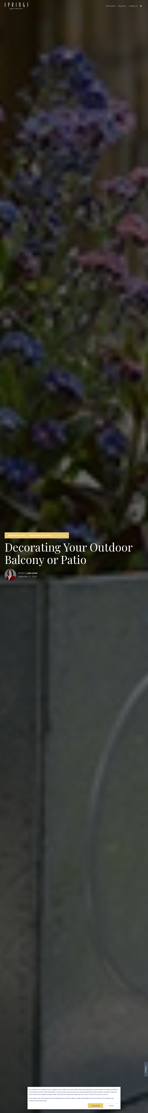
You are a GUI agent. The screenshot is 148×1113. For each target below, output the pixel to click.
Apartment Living (16, 535)
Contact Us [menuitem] (133, 6)
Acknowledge (95, 1106)
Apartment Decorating (40, 535)
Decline (111, 1106)
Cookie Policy (92, 1094)
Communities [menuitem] (111, 6)
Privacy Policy (104, 1094)
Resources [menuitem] (122, 6)
